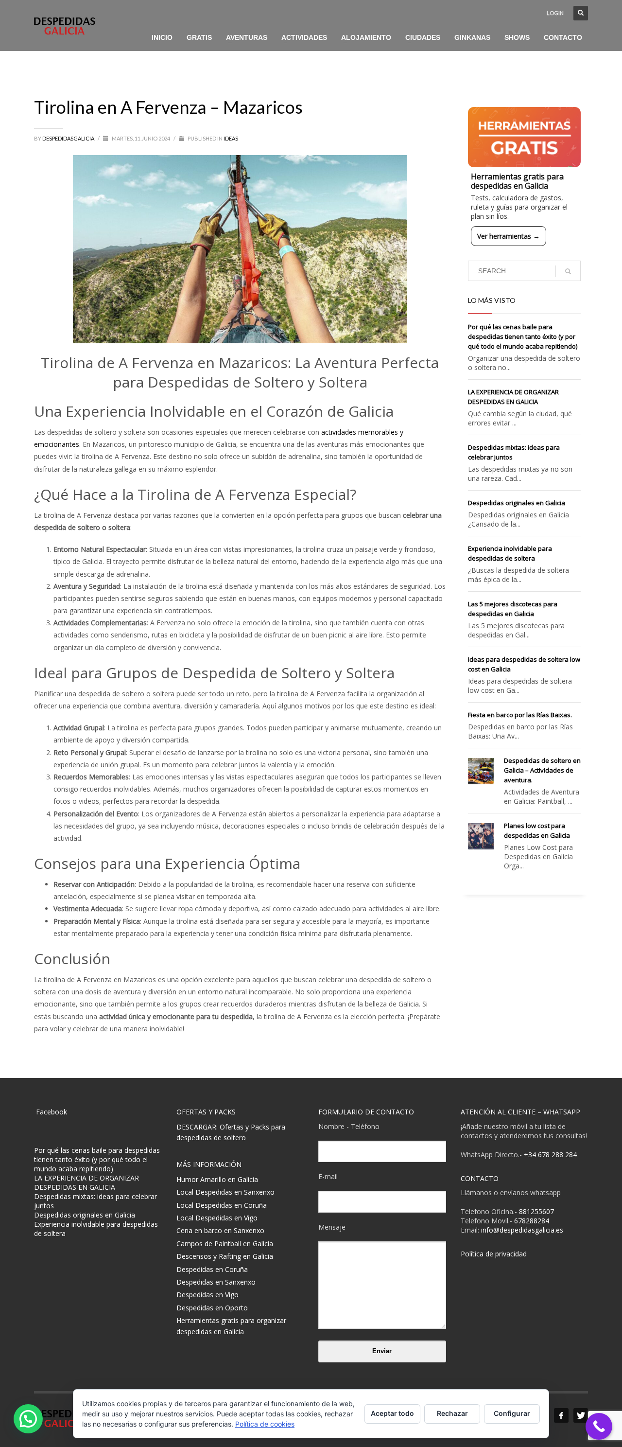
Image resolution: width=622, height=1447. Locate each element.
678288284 (531, 1220)
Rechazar (452, 1413)
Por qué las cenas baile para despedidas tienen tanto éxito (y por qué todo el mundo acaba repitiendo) (522, 336)
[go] (568, 271)
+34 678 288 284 (550, 1154)
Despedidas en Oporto (212, 1307)
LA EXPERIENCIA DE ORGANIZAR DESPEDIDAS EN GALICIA (86, 1182)
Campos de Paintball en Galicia (224, 1243)
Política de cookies (264, 1424)
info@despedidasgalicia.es (522, 1230)
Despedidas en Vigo (207, 1294)
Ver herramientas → (508, 236)
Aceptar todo (392, 1413)
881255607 (536, 1211)
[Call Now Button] (599, 1426)
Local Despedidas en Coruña (221, 1205)
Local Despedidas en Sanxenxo (225, 1192)
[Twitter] (580, 1415)
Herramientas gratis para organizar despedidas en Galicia (231, 1326)
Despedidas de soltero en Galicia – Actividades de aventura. (542, 770)
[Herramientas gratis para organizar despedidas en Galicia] (524, 137)
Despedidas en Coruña (212, 1269)
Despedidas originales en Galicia (516, 502)
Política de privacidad (494, 1253)
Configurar (512, 1413)
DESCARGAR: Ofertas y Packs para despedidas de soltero (230, 1132)
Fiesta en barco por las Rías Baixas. (520, 714)
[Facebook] (561, 1415)
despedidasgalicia (68, 138)
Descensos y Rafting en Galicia (224, 1256)
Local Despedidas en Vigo (217, 1217)
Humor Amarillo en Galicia (217, 1179)
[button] (28, 1418)
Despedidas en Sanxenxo (216, 1282)
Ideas (231, 138)
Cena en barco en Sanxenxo (220, 1230)
